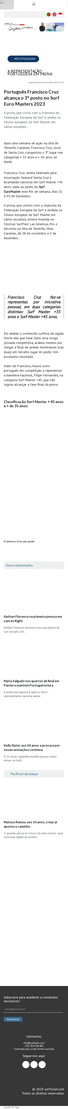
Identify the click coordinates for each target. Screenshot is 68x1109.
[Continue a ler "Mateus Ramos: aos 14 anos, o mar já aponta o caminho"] (32, 800)
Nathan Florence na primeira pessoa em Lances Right (33, 618)
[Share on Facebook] (61, 44)
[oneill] (34, 27)
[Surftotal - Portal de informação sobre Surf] (34, 3)
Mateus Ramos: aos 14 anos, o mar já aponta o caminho (30, 824)
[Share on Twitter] (61, 52)
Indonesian (60, 14)
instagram (37, 1063)
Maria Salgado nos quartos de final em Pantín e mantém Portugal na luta (31, 683)
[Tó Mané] (34, 871)
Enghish (54, 14)
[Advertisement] (34, 934)
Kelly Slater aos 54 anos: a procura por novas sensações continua (32, 747)
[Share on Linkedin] (61, 60)
